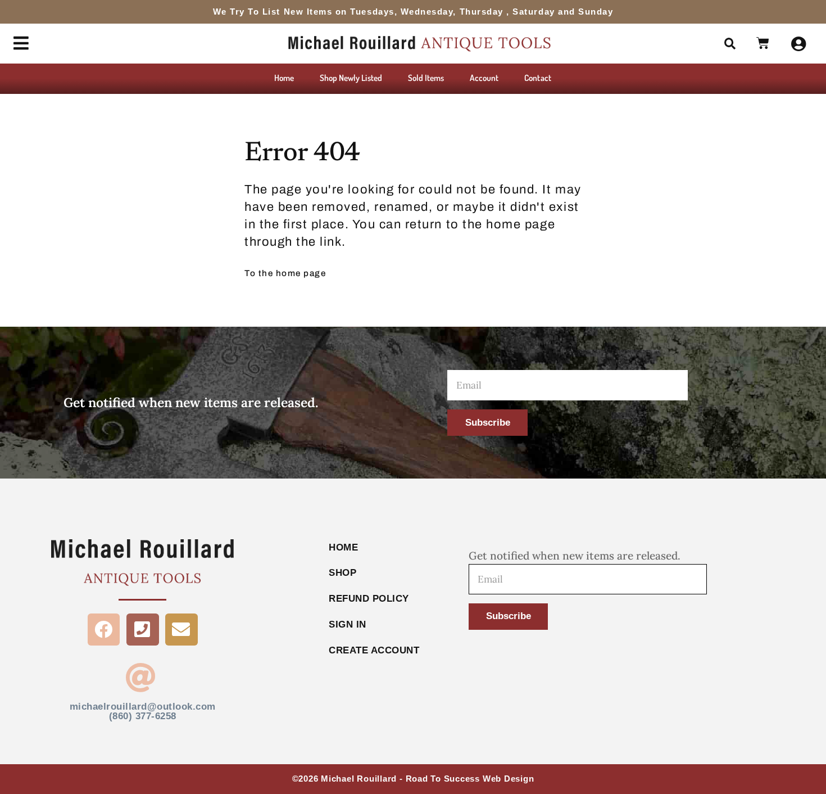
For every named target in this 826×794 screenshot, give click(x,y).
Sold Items (426, 77)
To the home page (285, 273)
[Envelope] (181, 629)
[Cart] (763, 44)
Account (484, 77)
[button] (729, 43)
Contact (537, 77)
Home (284, 77)
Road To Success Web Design (470, 778)
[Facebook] (104, 629)
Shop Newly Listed (351, 77)
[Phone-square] (142, 629)
